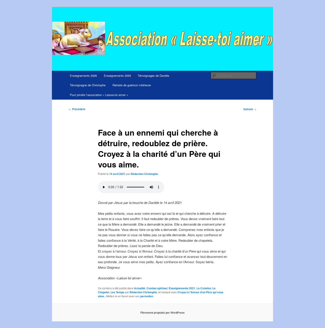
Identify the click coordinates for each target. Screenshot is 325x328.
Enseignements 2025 (117, 75)
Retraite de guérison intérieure (132, 85)
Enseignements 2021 (182, 288)
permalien (146, 296)
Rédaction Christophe (144, 174)
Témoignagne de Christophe (87, 85)
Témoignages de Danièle (153, 75)
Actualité (139, 288)
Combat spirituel (157, 288)
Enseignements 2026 (83, 75)
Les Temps (117, 292)
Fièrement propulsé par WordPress (162, 313)
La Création (204, 288)
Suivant (249, 109)
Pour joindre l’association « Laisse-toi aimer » (99, 95)
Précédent (77, 109)
